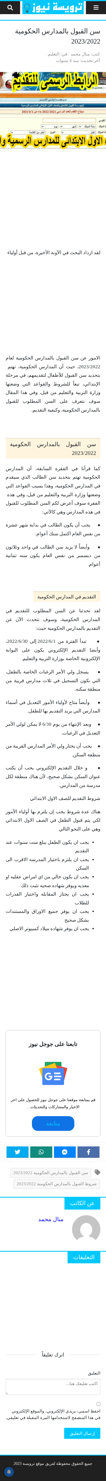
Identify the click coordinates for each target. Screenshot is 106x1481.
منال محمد (80, 54)
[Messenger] (65, 1152)
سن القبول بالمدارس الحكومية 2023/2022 (50, 1172)
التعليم (53, 54)
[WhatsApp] (41, 1152)
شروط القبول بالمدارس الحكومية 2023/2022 (57, 1183)
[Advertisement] (53, 200)
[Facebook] (88, 1152)
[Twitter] (18, 1152)
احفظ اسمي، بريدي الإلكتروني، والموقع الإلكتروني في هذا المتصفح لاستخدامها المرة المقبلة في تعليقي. (53, 1414)
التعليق (94, 1373)
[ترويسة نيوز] (53, 7)
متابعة (53, 1123)
